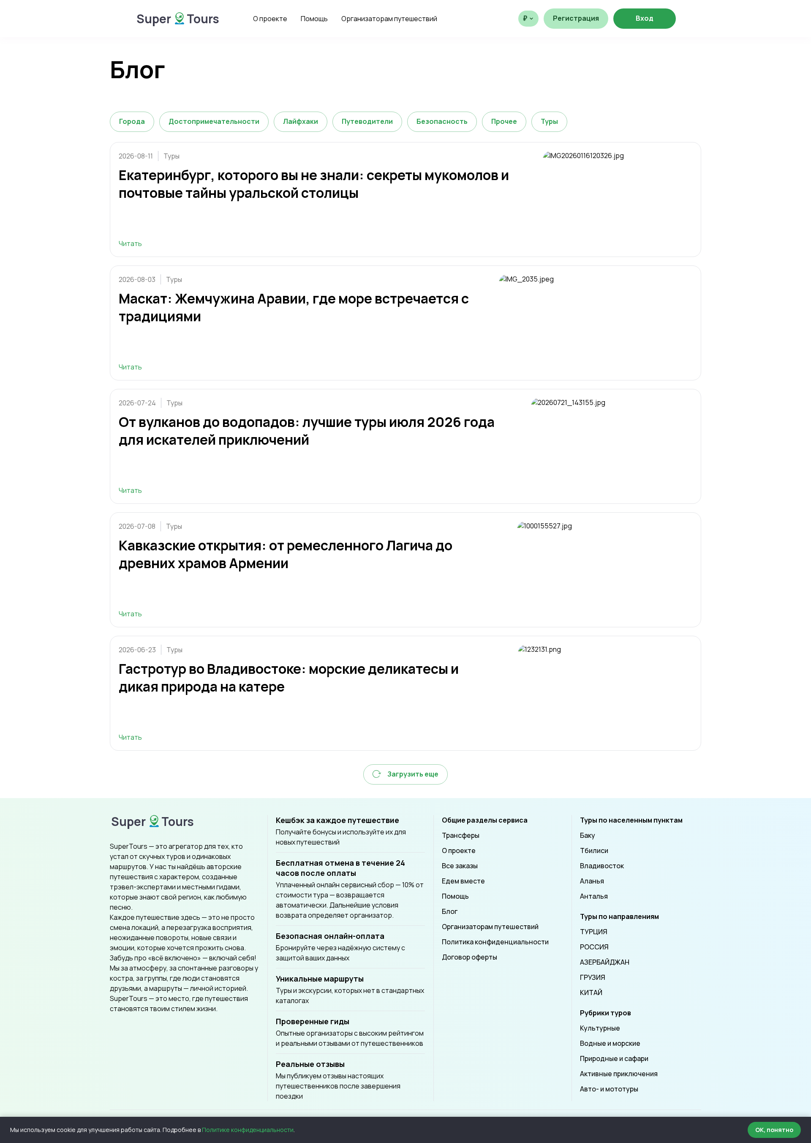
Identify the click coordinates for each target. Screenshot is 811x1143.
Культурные (600, 1028)
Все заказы (460, 865)
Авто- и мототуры (609, 1089)
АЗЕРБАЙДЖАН (604, 962)
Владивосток (602, 865)
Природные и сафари (614, 1058)
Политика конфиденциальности (495, 941)
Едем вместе (463, 881)
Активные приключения (619, 1073)
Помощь (314, 18)
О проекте (270, 18)
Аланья (592, 881)
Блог (449, 911)
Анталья (594, 896)
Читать (130, 243)
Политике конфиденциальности (248, 1130)
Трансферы (460, 835)
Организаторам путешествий (389, 18)
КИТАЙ (591, 992)
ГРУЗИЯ (592, 977)
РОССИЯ (594, 947)
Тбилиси (594, 850)
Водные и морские (610, 1043)
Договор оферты (469, 957)
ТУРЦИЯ (593, 931)
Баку (587, 835)
